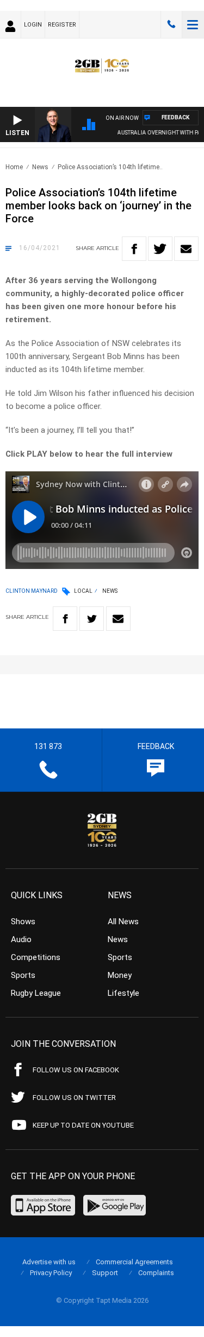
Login (33, 24)
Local (83, 591)
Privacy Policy (51, 1273)
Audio (21, 939)
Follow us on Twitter (74, 1097)
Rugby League (36, 993)
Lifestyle (123, 993)
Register (62, 24)
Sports (23, 975)
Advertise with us (49, 1262)
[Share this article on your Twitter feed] (160, 248)
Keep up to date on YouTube (83, 1125)
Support (105, 1273)
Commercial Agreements (134, 1262)
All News (123, 921)
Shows (23, 921)
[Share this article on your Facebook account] (134, 248)
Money (120, 975)
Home (14, 167)
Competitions (35, 957)
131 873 (171, 24)
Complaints (156, 1273)
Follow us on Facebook (76, 1070)
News (40, 167)
